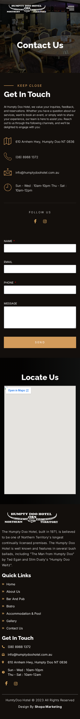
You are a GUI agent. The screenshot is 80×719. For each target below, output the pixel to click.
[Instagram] (45, 221)
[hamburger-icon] (70, 8)
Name (8, 241)
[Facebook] (35, 221)
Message (10, 303)
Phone (9, 282)
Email (8, 262)
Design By (40, 707)
